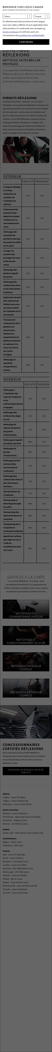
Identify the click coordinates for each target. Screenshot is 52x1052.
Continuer (26, 42)
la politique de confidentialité (31, 35)
